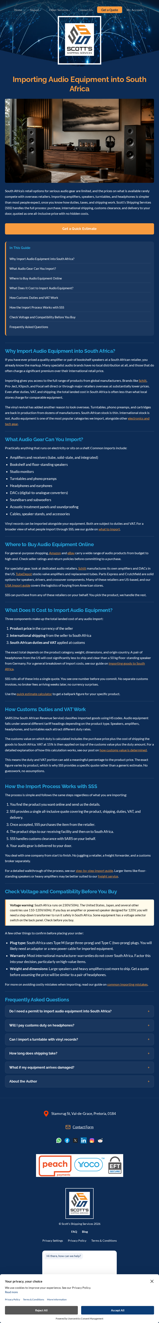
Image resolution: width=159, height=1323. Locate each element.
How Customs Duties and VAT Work (34, 297)
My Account (134, 10)
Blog (85, 1231)
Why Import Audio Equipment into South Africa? (42, 259)
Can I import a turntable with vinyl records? (43, 1039)
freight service (108, 876)
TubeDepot (24, 574)
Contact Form (83, 1127)
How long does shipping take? (33, 1053)
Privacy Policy (77, 1240)
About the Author (23, 1081)
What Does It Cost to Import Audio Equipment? (41, 288)
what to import (109, 529)
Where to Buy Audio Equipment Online (36, 278)
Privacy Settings (52, 1240)
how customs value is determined (123, 750)
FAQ (74, 1231)
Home (18, 10)
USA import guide (17, 585)
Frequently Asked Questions (29, 327)
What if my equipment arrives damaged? (41, 1067)
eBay (71, 553)
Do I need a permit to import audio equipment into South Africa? (60, 1011)
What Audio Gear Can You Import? (33, 268)
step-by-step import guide (94, 871)
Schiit (143, 380)
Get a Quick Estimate (79, 229)
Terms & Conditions (104, 1240)
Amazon (55, 553)
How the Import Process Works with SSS (37, 307)
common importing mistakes (127, 984)
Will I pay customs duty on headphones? (41, 1025)
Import (34, 10)
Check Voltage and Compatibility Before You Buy (43, 317)
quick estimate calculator (34, 694)
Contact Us (85, 10)
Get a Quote (109, 10)
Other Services (58, 10)
